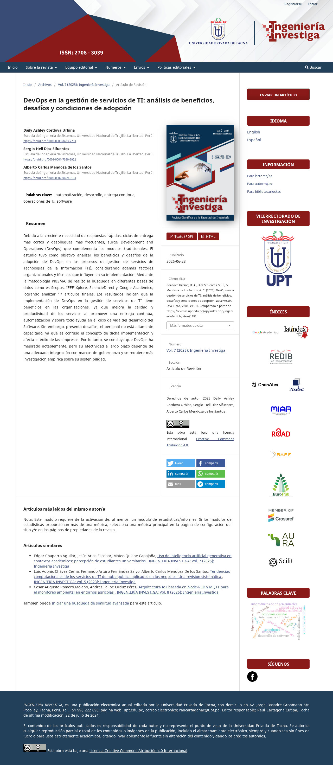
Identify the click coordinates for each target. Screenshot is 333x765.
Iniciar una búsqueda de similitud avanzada (90, 603)
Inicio (12, 67)
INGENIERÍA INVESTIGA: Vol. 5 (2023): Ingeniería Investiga (85, 581)
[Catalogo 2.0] (294, 332)
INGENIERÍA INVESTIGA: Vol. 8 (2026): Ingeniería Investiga (168, 592)
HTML (210, 236)
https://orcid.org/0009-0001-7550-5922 (49, 159)
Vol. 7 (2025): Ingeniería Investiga (84, 84)
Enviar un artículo (278, 95)
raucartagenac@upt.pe (199, 710)
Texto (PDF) (183, 236)
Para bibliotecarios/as (264, 191)
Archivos (45, 84)
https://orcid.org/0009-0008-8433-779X (49, 141)
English (253, 132)
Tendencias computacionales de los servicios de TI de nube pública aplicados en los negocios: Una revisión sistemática (132, 574)
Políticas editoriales (174, 67)
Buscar (315, 67)
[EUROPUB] (278, 485)
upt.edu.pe (133, 710)
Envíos (140, 67)
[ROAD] (278, 433)
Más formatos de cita (186, 325)
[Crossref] (278, 515)
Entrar (312, 4)
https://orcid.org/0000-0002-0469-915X (49, 178)
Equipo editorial (79, 67)
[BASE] (278, 455)
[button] (180, 463)
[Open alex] (263, 384)
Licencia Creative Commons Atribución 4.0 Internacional (138, 750)
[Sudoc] (294, 384)
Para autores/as (259, 183)
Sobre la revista (40, 67)
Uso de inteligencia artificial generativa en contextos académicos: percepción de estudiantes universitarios (133, 558)
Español (254, 139)
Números (114, 67)
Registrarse (293, 4)
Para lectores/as (259, 175)
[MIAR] (278, 410)
